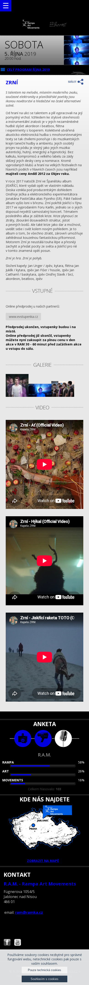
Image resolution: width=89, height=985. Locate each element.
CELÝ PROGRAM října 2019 (28, 69)
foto (22, 738)
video (43, 738)
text (63, 738)
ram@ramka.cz (29, 912)
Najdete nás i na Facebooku (7, 943)
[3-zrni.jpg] (40, 395)
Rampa (8, 762)
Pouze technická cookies (44, 970)
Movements (12, 780)
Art (5, 771)
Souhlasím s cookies (44, 979)
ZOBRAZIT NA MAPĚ (43, 861)
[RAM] (44, 27)
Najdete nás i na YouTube (17, 943)
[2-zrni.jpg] (17, 395)
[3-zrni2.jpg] (62, 395)
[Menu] (5, 5)
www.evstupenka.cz (23, 316)
